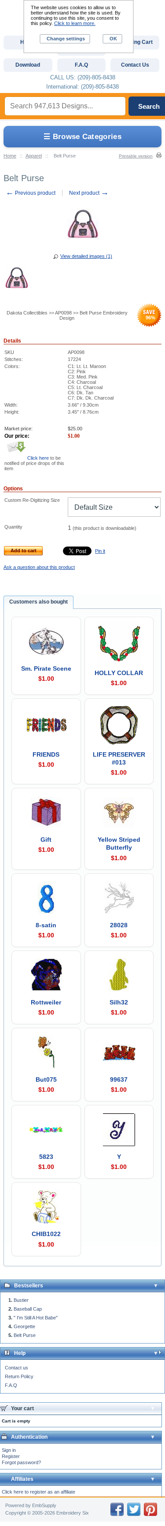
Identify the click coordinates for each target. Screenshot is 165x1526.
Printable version (136, 156)
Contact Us (135, 65)
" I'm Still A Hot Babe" (36, 1317)
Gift (45, 839)
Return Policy (19, 1376)
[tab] (38, 602)
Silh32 (119, 1002)
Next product (89, 193)
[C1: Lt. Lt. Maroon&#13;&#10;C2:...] (17, 279)
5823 (46, 1156)
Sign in (9, 1450)
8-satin (46, 925)
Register (11, 1456)
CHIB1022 (46, 1233)
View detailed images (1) (86, 256)
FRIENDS (46, 754)
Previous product (30, 193)
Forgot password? (21, 1462)
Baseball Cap (28, 1309)
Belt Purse (25, 1335)
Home (10, 155)
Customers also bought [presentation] (38, 602)
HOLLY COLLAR (119, 672)
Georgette (24, 1326)
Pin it (100, 551)
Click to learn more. (74, 23)
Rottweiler (46, 1002)
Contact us (16, 1367)
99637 (119, 1079)
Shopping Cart (135, 42)
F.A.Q (11, 1385)
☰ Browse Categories (82, 136)
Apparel (34, 155)
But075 (46, 1079)
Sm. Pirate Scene (46, 668)
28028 (119, 925)
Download (27, 65)
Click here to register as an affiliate (38, 1491)
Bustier (21, 1300)
